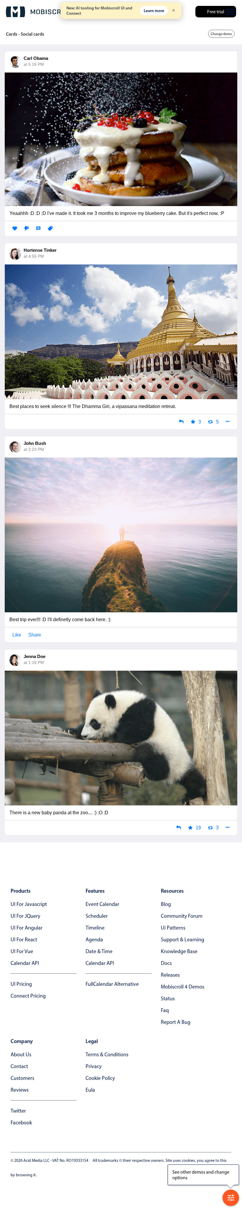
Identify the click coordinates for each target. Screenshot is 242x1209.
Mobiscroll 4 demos (182, 986)
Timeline (95, 928)
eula (90, 1090)
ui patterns (173, 928)
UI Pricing (21, 984)
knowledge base (179, 951)
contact (19, 1066)
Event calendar (102, 904)
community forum (181, 916)
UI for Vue (22, 951)
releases (170, 975)
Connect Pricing (28, 996)
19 (198, 827)
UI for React (24, 939)
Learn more (154, 10)
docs (166, 963)
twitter (18, 1111)
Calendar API (25, 963)
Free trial (215, 11)
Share (34, 634)
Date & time (99, 951)
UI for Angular (26, 928)
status (168, 998)
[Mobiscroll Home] (40, 12)
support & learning (182, 939)
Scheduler (97, 916)
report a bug (175, 1022)
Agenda (94, 939)
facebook (21, 1122)
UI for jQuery (25, 916)
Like (16, 634)
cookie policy (100, 1078)
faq (165, 1010)
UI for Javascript (29, 904)
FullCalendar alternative (112, 984)
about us (21, 1054)
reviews (20, 1090)
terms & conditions (107, 1054)
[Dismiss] (173, 10)
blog (166, 904)
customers (22, 1078)
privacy (94, 1066)
